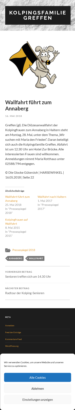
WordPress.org (11, 346)
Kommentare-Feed (13, 339)
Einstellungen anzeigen (37, 399)
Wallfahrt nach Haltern (52, 196)
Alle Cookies (37, 377)
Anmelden (9, 325)
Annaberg (15, 258)
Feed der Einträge (13, 332)
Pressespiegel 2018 (23, 250)
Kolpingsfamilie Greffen (38, 15)
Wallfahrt (36, 258)
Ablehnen (37, 388)
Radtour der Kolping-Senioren (24, 291)
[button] (37, 65)
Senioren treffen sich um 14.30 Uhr (28, 274)
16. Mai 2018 (13, 115)
